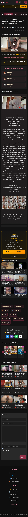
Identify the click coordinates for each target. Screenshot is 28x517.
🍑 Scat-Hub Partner (14, 481)
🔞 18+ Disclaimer (14, 494)
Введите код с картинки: (8, 443)
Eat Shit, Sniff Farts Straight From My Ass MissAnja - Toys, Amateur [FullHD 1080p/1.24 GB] (20, 389)
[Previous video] (2, 352)
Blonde (12, 314)
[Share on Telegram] (7, 336)
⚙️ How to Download (14, 473)
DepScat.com (8, 14)
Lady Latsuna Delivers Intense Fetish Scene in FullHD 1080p (7, 295)
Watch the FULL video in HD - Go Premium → (14, 57)
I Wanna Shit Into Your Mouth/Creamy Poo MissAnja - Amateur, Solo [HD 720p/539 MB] (7, 389)
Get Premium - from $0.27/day (14, 251)
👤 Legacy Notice (14, 478)
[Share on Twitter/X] (20, 336)
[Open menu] (25, 2)
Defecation (5, 319)
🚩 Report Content (14, 500)
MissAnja (18, 306)
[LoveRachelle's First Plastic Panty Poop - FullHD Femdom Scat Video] (20, 290)
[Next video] (25, 352)
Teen (3, 314)
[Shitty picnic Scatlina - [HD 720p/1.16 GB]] (20, 265)
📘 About (14, 475)
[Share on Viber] (12, 336)
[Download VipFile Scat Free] (5, 2)
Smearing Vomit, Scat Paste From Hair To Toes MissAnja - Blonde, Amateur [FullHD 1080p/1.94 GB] (20, 374)
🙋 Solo (4, 310)
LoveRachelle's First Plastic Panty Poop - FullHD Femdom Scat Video (20, 295)
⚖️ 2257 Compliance (14, 497)
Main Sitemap (14, 508)
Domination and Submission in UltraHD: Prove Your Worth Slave (7, 283)
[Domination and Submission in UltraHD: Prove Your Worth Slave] (7, 277)
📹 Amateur (15, 310)
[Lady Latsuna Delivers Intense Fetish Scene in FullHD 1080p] (7, 290)
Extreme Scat (18, 319)
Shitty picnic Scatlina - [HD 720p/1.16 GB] (20, 271)
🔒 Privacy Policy (14, 489)
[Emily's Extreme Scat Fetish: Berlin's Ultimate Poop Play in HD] (20, 277)
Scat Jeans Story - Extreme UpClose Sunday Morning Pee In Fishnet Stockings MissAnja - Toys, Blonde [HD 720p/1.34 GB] (20, 405)
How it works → (14, 256)
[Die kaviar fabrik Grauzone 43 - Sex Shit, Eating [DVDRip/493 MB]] (7, 265)
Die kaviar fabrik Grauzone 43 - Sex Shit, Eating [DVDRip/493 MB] (7, 271)
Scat (16, 14)
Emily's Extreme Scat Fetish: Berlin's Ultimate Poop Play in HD (19, 283)
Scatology (5, 323)
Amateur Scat (6, 306)
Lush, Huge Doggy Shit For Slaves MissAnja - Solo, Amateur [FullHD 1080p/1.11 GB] (7, 374)
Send (22, 457)
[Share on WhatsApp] (16, 336)
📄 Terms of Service (14, 492)
